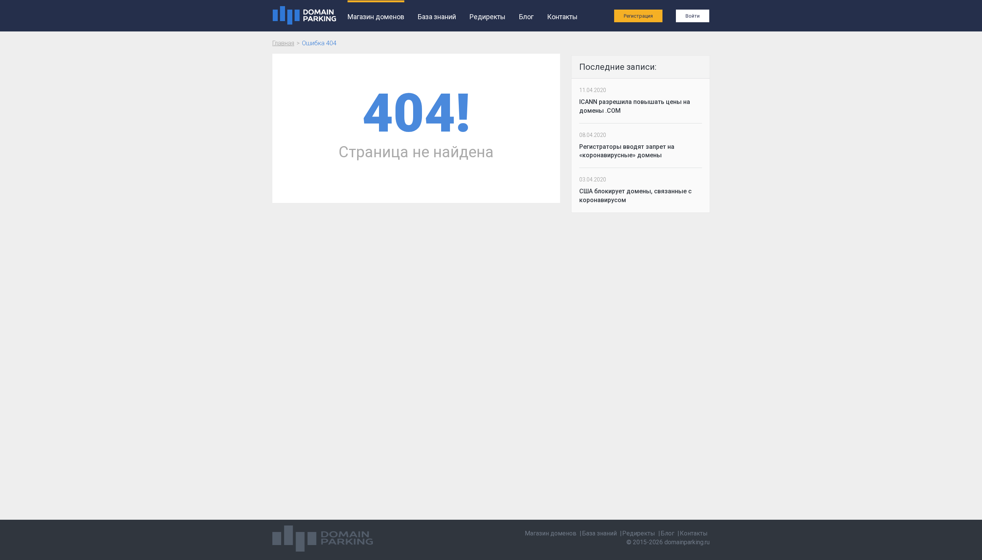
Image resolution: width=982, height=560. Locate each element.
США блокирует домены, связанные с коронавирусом (635, 196)
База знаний (437, 17)
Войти (692, 16)
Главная (283, 43)
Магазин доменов (376, 17)
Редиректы (488, 17)
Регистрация (638, 16)
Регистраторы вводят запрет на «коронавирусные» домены (626, 151)
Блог (526, 17)
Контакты (562, 17)
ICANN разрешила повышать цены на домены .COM (634, 106)
